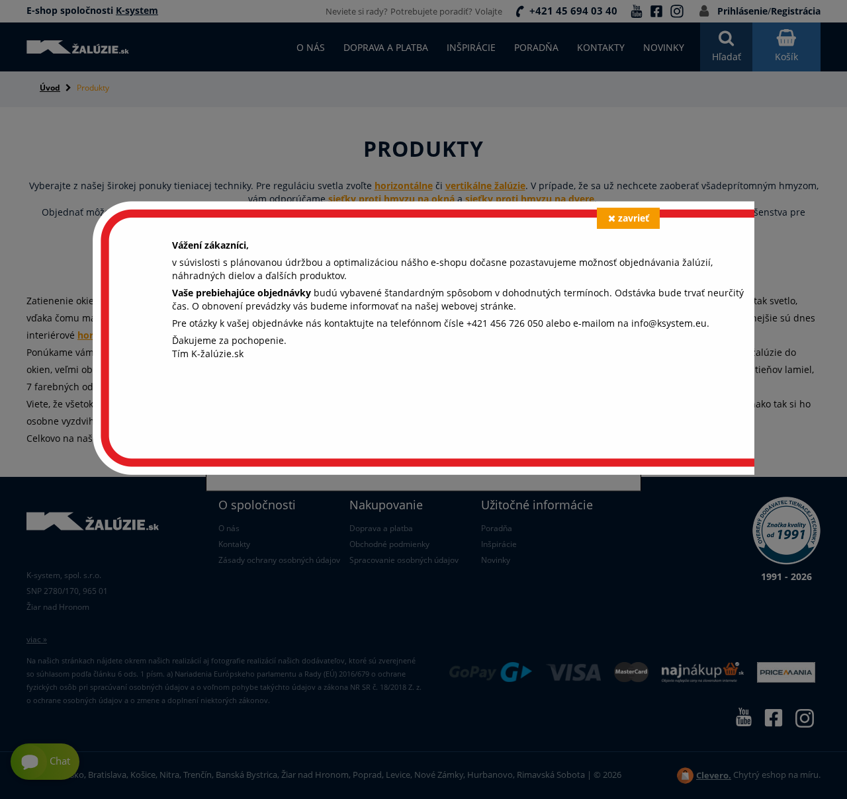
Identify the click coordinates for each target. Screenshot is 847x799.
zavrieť (633, 218)
